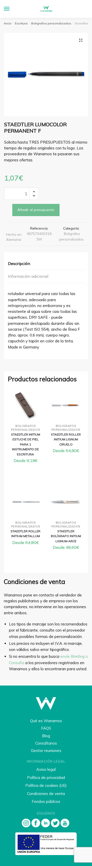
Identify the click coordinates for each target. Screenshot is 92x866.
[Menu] (11, 9)
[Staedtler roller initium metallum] (25, 502)
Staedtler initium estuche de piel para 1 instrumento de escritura (25, 444)
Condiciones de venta (46, 793)
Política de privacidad (46, 777)
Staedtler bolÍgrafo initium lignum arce (66, 536)
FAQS (46, 728)
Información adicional (28, 276)
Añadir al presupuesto (35, 209)
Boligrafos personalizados (51, 23)
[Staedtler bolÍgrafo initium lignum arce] (66, 502)
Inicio (8, 23)
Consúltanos (46, 743)
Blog (46, 735)
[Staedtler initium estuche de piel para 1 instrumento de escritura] (25, 405)
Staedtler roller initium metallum (25, 533)
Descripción (19, 263)
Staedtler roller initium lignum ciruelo (66, 439)
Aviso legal (46, 769)
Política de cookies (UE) (46, 785)
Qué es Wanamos (46, 720)
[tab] (46, 263)
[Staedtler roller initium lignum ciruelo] (66, 405)
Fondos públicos (46, 801)
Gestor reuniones (46, 750)
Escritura (21, 23)
